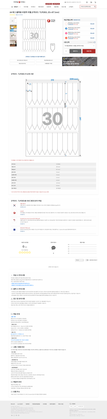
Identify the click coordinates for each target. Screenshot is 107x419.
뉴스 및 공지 (20, 404)
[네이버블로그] (16, 415)
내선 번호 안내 (80, 406)
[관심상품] (66, 51)
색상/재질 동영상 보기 (48, 60)
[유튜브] (12, 415)
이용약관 (27, 404)
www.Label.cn (39, 411)
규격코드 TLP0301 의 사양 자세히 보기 (35, 56)
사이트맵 (45, 404)
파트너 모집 (60, 404)
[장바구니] (95, 2)
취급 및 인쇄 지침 (22, 63)
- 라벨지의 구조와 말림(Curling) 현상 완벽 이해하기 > (22, 285)
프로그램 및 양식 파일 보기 (22, 60)
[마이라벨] (87, 2)
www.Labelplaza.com (30, 410)
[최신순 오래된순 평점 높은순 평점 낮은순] (79, 260)
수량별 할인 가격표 (48, 63)
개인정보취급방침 (36, 404)
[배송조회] (91, 2)
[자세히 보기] (23, 207)
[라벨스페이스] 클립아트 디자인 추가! (73, 2)
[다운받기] (22, 214)
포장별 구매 (91, 42)
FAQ (71, 406)
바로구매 (89, 51)
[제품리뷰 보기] (12, 14)
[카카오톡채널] (19, 415)
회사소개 (13, 404)
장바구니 (75, 51)
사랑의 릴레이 (52, 404)
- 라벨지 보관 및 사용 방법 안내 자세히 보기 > (20, 283)
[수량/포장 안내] (94, 42)
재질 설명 (92, 23)
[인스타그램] (14, 415)
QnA (75, 406)
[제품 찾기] (95, 6)
